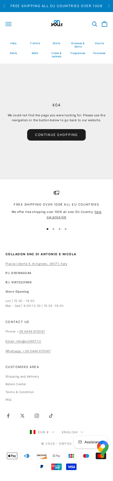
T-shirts (35, 43)
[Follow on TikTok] (51, 415)
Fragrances (77, 53)
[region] (56, 204)
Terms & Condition (19, 392)
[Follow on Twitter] (22, 415)
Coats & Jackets (56, 55)
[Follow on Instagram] (36, 415)
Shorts (99, 43)
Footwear (99, 53)
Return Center (15, 384)
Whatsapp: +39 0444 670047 (28, 351)
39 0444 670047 (32, 331)
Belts (35, 53)
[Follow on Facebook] (8, 415)
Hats (13, 43)
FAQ (8, 400)
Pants (13, 53)
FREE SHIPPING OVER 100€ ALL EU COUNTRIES (56, 204)
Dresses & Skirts (77, 45)
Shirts (57, 43)
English (70, 432)
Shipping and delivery (22, 376)
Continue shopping (56, 135)
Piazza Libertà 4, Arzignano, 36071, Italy (36, 264)
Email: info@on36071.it (23, 341)
